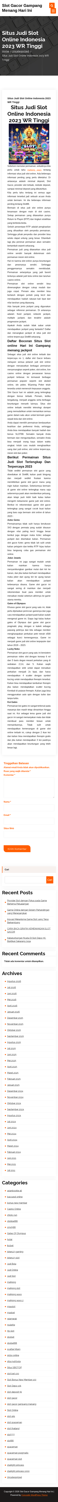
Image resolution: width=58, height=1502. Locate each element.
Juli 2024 (11, 1121)
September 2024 (15, 1109)
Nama (7, 802)
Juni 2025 (11, 1054)
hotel (9, 1239)
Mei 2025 (11, 1060)
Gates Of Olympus (16, 1233)
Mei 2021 (11, 1164)
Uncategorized (20, 51)
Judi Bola (11, 1264)
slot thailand (13, 1428)
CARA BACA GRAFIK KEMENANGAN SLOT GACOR (29, 930)
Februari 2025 (14, 1079)
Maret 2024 (13, 1146)
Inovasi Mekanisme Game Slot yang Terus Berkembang (28, 921)
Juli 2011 (11, 1170)
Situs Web (9, 828)
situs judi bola (14, 1361)
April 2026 (12, 1005)
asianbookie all (14, 1190)
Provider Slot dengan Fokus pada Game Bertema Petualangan (27, 902)
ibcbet (10, 1245)
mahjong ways (34, 170)
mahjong (11, 1282)
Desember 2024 (15, 1091)
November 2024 (15, 1097)
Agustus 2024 (14, 1115)
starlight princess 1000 (18, 1471)
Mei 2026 (11, 999)
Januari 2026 (13, 1012)
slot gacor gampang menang (21, 1404)
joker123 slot (13, 1257)
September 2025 (15, 1036)
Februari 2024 (14, 1152)
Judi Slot (11, 1276)
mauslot (11, 1306)
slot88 (10, 1440)
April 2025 (12, 1066)
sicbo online (13, 1355)
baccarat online (15, 1197)
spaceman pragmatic (17, 1453)
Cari (7, 869)
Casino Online (14, 1209)
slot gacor (12, 1398)
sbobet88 (12, 1343)
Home (5, 51)
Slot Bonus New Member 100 (21, 1379)
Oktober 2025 (14, 1030)
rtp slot (10, 1331)
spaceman (12, 1446)
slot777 (11, 1434)
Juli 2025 (11, 1048)
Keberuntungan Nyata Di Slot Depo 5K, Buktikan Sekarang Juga (26, 940)
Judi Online (12, 1270)
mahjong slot (13, 1288)
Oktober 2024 (14, 1103)
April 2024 (12, 1140)
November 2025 (15, 1024)
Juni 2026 (12, 993)
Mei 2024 (11, 1133)
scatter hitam (13, 1349)
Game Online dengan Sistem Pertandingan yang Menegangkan (28, 911)
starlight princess (15, 1465)
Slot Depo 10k (14, 1386)
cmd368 (11, 1227)
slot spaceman (14, 1422)
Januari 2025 (13, 1085)
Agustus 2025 (14, 1042)
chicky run (12, 1215)
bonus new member (17, 1203)
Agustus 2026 (14, 981)
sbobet (10, 1337)
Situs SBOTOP (14, 1367)
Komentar (9, 775)
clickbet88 (12, 1221)
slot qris (11, 1416)
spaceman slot (14, 1459)
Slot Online (12, 1410)
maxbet (11, 1312)
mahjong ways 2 (15, 1300)
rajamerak (12, 1318)
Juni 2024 (12, 1127)
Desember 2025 (15, 1018)
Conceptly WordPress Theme (34, 1495)
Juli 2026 (11, 987)
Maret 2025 (12, 1073)
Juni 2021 (11, 1158)
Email (7, 815)
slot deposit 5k (14, 1392)
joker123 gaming (15, 1251)
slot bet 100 (13, 1373)
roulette (11, 1325)
